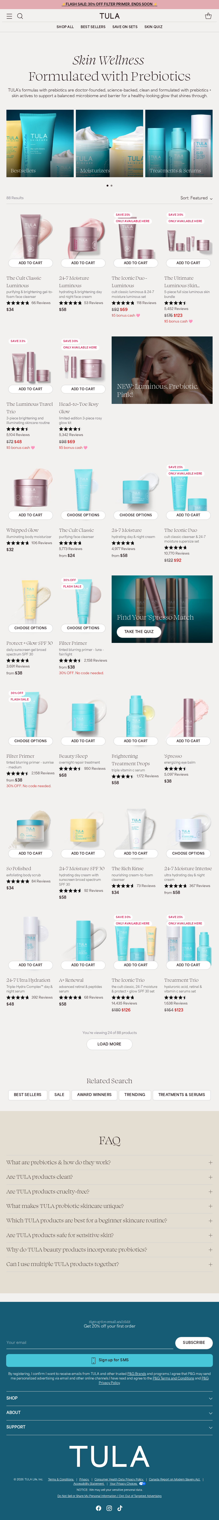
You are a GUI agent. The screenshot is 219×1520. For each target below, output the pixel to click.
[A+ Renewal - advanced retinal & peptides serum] (83, 942)
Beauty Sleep (73, 756)
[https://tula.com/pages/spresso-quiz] (162, 609)
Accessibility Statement (89, 1484)
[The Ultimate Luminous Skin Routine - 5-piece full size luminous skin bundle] (188, 240)
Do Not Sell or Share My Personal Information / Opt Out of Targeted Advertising (109, 1496)
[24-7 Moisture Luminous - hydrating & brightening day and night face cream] (83, 240)
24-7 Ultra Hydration (28, 980)
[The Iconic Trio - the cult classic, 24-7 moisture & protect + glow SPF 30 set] (136, 942)
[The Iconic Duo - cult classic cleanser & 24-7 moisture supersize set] (188, 493)
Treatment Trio (181, 980)
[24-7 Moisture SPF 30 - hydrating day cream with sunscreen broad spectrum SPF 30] (83, 831)
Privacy (84, 1480)
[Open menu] (9, 15)
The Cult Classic (76, 530)
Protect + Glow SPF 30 (29, 643)
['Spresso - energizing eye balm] (188, 718)
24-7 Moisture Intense (188, 868)
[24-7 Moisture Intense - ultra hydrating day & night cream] (188, 831)
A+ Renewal (71, 980)
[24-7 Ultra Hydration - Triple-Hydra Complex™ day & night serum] (30, 942)
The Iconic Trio (128, 980)
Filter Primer (73, 643)
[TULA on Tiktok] (120, 1509)
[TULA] (110, 16)
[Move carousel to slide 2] (111, 186)
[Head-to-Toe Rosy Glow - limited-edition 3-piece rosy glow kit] (83, 366)
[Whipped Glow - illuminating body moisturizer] (30, 493)
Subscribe (194, 1343)
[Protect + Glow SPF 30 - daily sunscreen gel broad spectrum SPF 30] (30, 605)
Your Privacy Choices (124, 1484)
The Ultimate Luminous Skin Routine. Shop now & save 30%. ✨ (109, 4)
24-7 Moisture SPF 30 (81, 868)
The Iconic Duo (180, 530)
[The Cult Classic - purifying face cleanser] (83, 493)
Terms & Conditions (61, 1480)
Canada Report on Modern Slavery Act (175, 1480)
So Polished (18, 868)
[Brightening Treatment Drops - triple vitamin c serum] (136, 718)
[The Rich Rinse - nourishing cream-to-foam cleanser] (136, 831)
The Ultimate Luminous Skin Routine (180, 285)
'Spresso (173, 756)
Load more (109, 1044)
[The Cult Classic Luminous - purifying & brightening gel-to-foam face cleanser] (30, 240)
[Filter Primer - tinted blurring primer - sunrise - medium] (30, 718)
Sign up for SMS (114, 1360)
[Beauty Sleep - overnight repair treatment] (83, 718)
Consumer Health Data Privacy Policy (119, 1480)
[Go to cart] (208, 15)
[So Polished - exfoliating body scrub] (30, 831)
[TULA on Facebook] (98, 1509)
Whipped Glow (22, 530)
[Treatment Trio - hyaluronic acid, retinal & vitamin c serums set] (188, 942)
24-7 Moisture (127, 530)
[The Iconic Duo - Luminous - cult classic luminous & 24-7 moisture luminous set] (136, 240)
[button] (19, 15)
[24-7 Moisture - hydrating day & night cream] (136, 493)
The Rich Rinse (128, 868)
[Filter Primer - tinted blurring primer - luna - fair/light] (83, 605)
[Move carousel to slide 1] (107, 186)
